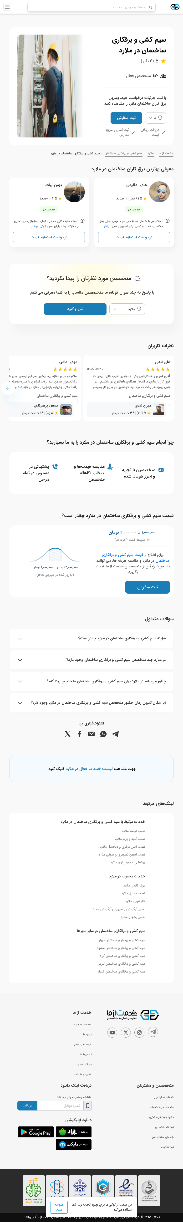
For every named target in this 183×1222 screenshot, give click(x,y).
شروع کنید (75, 309)
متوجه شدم (59, 1207)
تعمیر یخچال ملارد (133, 917)
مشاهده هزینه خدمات (162, 1107)
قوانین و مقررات (83, 1074)
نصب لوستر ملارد (133, 831)
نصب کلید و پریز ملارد (130, 838)
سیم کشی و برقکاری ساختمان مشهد (121, 948)
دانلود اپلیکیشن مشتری (161, 1117)
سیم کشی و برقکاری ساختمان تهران (121, 940)
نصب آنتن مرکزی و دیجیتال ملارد (122, 846)
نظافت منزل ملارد (133, 893)
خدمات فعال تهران (164, 1097)
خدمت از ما (166, 153)
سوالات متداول (84, 1064)
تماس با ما (86, 1054)
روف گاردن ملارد (134, 885)
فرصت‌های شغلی (82, 1044)
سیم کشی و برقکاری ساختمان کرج (122, 955)
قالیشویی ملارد (135, 901)
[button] (8, 388)
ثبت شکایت (167, 1147)
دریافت (27, 1105)
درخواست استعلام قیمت (134, 237)
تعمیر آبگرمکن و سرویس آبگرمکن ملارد (119, 909)
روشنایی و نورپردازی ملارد (127, 862)
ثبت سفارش (126, 118)
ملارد (150, 153)
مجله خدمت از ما (82, 1024)
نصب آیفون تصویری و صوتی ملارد (121, 854)
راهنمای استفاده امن (163, 1137)
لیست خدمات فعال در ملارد (89, 769)
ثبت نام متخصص (164, 1127)
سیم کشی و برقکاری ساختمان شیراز (121, 971)
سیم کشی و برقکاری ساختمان (123, 153)
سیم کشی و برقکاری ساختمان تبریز (122, 963)
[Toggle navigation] (7, 7)
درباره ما (87, 1034)
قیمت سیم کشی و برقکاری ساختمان (135, 558)
